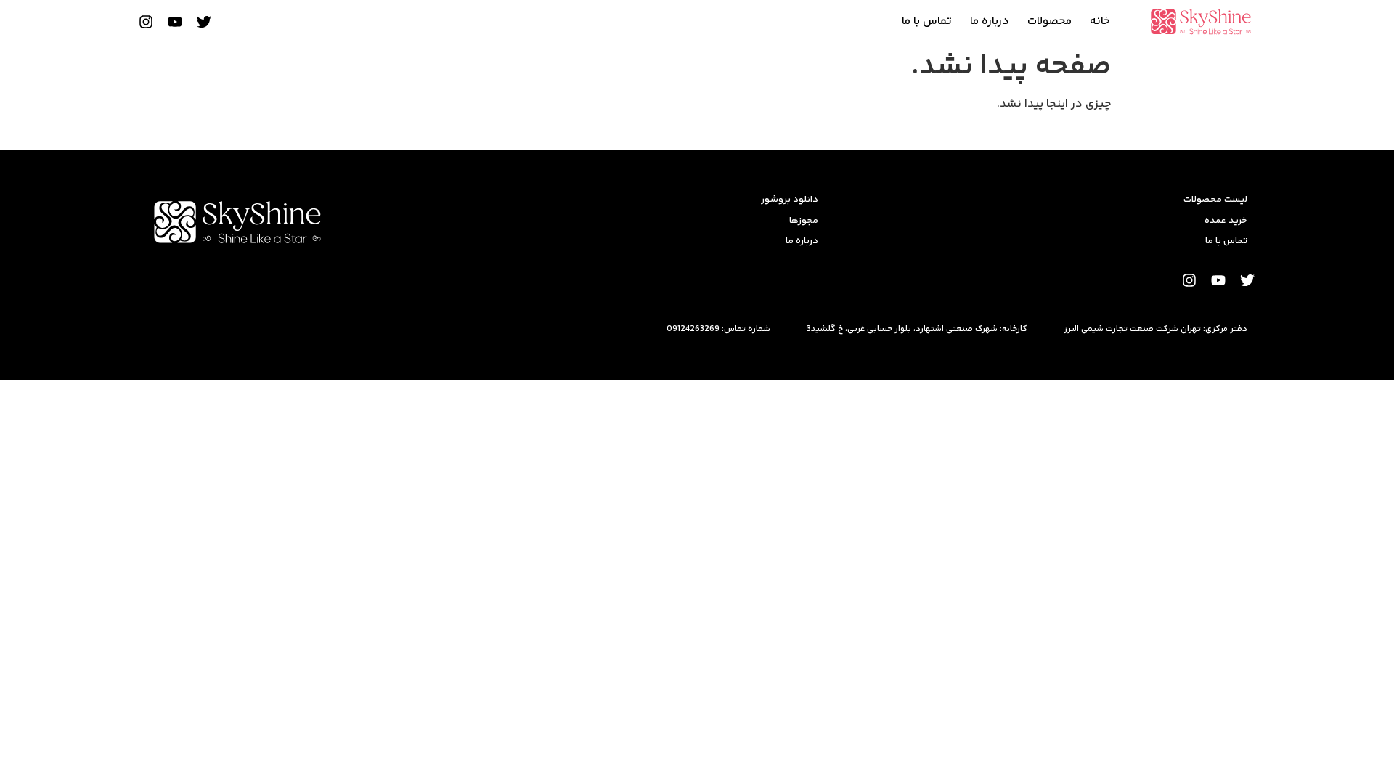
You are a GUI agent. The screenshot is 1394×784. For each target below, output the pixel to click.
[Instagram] (146, 22)
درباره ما (989, 21)
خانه (1100, 21)
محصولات (1049, 21)
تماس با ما (927, 21)
